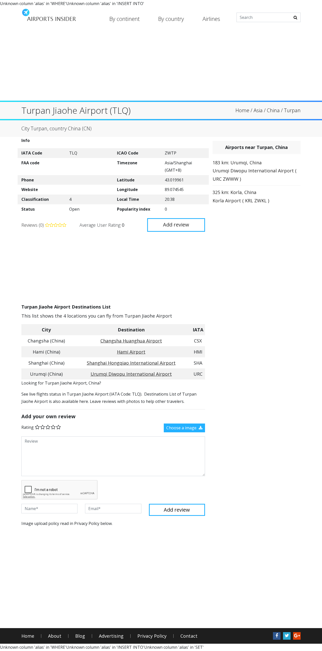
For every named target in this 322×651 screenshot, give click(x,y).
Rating (27, 427)
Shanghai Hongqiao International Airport (131, 363)
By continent (124, 18)
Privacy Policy (152, 636)
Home (27, 636)
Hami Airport (131, 352)
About (54, 636)
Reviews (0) (33, 225)
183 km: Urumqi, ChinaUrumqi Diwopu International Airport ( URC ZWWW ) (255, 171)
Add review (176, 224)
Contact (188, 636)
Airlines (211, 18)
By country (171, 18)
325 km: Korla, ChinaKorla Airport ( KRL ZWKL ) (241, 196)
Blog (80, 636)
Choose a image (181, 428)
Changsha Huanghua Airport (131, 341)
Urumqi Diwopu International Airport (131, 374)
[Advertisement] (161, 65)
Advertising (111, 636)
